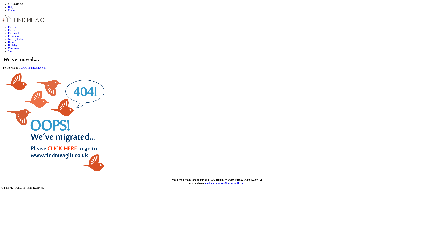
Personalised (14, 36)
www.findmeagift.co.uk (33, 67)
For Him (12, 27)
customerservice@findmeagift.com (224, 183)
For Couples (14, 33)
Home (11, 42)
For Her (12, 30)
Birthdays (13, 45)
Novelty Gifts (15, 39)
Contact (12, 10)
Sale (10, 51)
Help (10, 7)
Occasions (13, 48)
